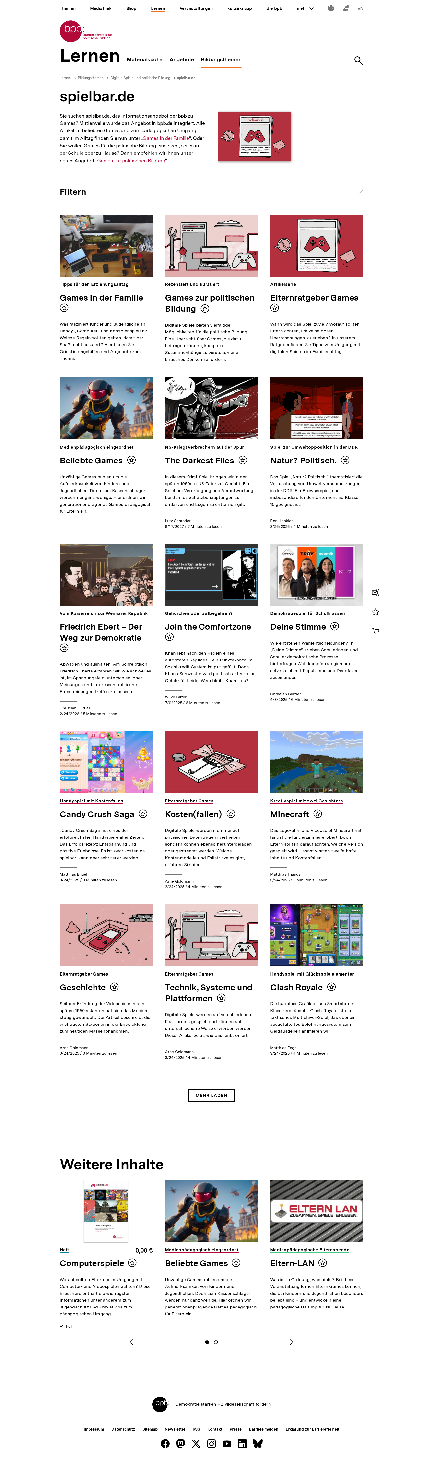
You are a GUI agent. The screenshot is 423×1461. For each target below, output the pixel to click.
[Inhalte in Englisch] (360, 9)
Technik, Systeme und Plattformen (208, 992)
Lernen (65, 78)
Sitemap (149, 1429)
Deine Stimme (299, 627)
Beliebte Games (92, 460)
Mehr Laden (211, 1095)
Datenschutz (123, 1429)
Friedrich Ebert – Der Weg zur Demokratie (101, 632)
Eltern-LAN (292, 1263)
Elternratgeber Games (314, 298)
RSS (196, 1429)
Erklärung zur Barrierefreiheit (312, 1429)
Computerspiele (92, 1263)
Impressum (94, 1429)
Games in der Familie (166, 138)
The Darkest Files (200, 460)
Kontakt (214, 1429)
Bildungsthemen (91, 78)
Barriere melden (263, 1429)
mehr (305, 8)
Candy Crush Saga (98, 814)
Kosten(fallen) (194, 814)
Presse (236, 1429)
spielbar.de (186, 78)
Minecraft (290, 814)
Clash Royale (297, 987)
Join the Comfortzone (208, 627)
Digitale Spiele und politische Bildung (140, 78)
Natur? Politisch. (304, 460)
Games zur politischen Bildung (131, 161)
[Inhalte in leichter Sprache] (331, 9)
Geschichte (83, 987)
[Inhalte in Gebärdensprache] (346, 9)
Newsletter (175, 1429)
